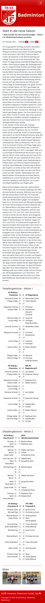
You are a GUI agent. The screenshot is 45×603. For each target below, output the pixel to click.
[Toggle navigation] (41, 3)
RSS (3, 593)
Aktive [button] (34, 42)
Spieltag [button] (23, 42)
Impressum (11, 593)
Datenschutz (22, 593)
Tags (37, 593)
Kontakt (31, 593)
